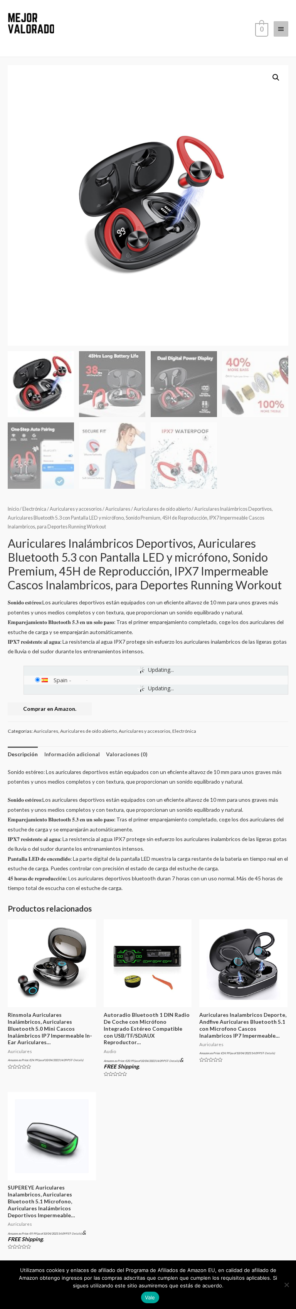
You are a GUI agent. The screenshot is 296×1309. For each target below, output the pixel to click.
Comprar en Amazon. (49, 708)
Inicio (13, 509)
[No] (286, 1285)
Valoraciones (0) (126, 754)
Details (77, 1060)
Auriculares (117, 509)
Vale (150, 1297)
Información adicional (72, 754)
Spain (60, 680)
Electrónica (34, 509)
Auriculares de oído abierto (162, 509)
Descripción (23, 754)
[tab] (23, 754)
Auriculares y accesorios (76, 509)
